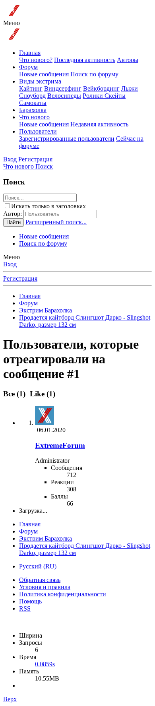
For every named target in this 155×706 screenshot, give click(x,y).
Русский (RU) (37, 566)
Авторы (127, 59)
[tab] (41, 394)
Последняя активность (84, 59)
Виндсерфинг (62, 88)
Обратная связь (39, 579)
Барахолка (32, 110)
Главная (30, 52)
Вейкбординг (101, 88)
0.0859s (45, 664)
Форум (28, 67)
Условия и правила (44, 587)
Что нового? (35, 59)
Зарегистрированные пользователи (66, 138)
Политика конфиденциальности (62, 594)
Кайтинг (31, 88)
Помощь (30, 601)
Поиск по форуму (94, 74)
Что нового (34, 117)
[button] (11, 22)
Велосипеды (64, 95)
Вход (10, 264)
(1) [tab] (15, 394)
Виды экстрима (40, 81)
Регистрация (20, 278)
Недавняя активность (99, 124)
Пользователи (38, 131)
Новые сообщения (44, 74)
